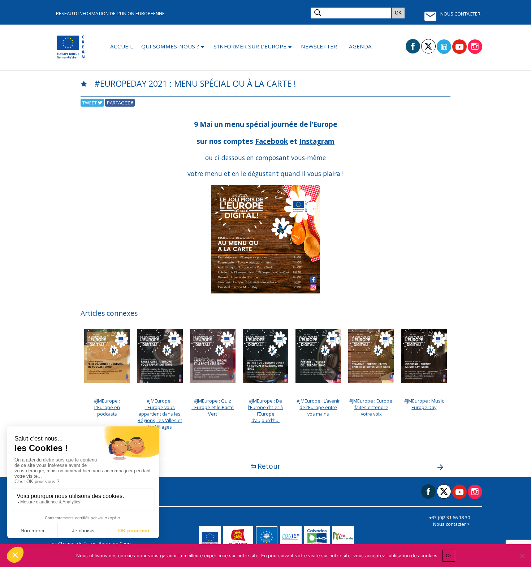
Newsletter (319, 46)
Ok (449, 555)
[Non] (522, 555)
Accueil (121, 46)
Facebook (271, 141)
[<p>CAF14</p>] (268, 537)
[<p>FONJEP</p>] (292, 537)
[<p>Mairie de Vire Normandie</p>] (344, 537)
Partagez (119, 102)
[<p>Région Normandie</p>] (239, 537)
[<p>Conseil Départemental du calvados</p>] (318, 537)
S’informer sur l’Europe (249, 46)
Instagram (316, 141)
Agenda (360, 46)
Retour (268, 466)
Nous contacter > (451, 524)
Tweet (90, 102)
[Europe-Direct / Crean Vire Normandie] (71, 47)
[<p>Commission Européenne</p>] (211, 537)
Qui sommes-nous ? (170, 46)
